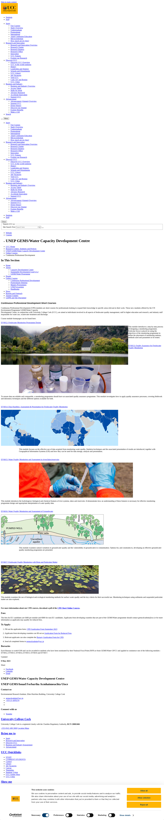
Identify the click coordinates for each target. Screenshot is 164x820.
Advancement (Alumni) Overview (24, 101)
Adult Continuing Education (21, 36)
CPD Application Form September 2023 (42, 629)
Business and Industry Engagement (19, 745)
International (15, 34)
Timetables (10, 770)
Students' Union (12, 772)
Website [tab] (9, 233)
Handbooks (15, 289)
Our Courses (15, 26)
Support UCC (16, 97)
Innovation (15, 54)
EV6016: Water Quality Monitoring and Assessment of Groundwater (27, 511)
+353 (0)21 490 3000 (9, 728)
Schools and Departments (20, 71)
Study (8, 738)
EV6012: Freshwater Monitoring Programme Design (21, 323)
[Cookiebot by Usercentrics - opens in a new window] (15, 815)
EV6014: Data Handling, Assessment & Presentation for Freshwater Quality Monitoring (34, 407)
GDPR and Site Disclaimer (16, 298)
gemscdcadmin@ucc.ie (35, 641)
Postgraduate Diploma (19, 283)
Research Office (17, 52)
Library (8, 764)
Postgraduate (15, 32)
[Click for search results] (43, 227)
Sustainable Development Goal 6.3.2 (24, 272)
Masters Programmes (18, 285)
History (13, 67)
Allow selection (144, 798)
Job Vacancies (16, 75)
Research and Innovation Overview (24, 45)
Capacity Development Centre (22, 270)
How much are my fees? (20, 41)
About (8, 268)
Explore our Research (19, 58)
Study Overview (17, 28)
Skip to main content (9, 2)
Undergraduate (16, 30)
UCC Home (10, 247)
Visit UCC (15, 77)
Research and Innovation (15, 741)
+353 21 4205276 (12, 700)
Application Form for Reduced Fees (58, 633)
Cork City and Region (19, 80)
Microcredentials (17, 39)
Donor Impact (16, 106)
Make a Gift (15, 112)
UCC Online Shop (13, 774)
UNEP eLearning (17, 287)
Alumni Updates (12, 296)
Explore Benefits (17, 110)
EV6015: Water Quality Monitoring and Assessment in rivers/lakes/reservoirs (30, 459)
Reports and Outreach (14, 293)
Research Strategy (17, 49)
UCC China (15, 82)
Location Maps (23, 728)
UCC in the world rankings (21, 65)
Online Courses (12, 253)
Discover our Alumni (19, 108)
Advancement (11, 747)
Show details (125, 815)
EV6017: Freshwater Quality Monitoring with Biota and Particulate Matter (29, 562)
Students (9, 17)
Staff (7, 19)
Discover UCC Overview (20, 62)
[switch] (69, 815)
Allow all (144, 791)
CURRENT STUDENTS (16, 759)
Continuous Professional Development (25, 280)
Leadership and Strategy (20, 69)
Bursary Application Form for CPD (50, 637)
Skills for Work (16, 90)
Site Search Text (9, 227)
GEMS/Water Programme (20, 274)
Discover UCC (11, 743)
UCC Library (16, 73)
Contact (9, 762)
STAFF (9, 757)
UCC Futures (16, 56)
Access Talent (16, 88)
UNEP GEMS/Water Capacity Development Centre (25, 251)
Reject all (144, 805)
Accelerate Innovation (19, 95)
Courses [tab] (9, 235)
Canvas (8, 768)
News (8, 291)
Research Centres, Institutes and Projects (21, 249)
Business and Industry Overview (23, 86)
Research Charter (17, 47)
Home (8, 265)
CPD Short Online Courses (69, 608)
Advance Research (18, 93)
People (8, 276)
